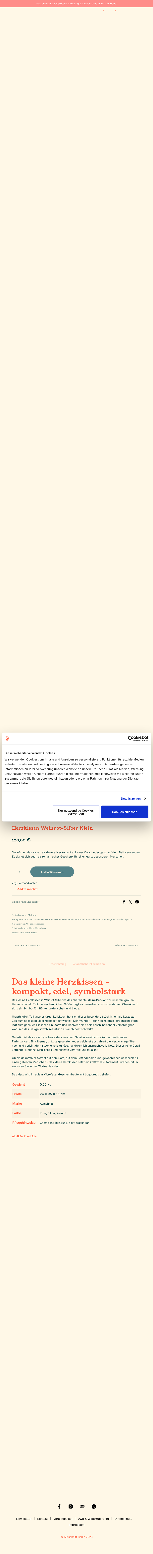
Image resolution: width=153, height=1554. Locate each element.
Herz (31, 928)
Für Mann (56, 919)
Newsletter (24, 1519)
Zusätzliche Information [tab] (89, 964)
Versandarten (63, 1519)
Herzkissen (40, 928)
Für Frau (45, 919)
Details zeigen (131, 798)
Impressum (76, 1525)
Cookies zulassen (124, 812)
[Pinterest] (138, 902)
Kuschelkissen (93, 919)
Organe (111, 919)
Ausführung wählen (24, 1448)
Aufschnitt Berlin (28, 932)
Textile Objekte (124, 919)
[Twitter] (132, 902)
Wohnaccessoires (35, 924)
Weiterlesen (54, 1448)
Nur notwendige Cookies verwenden (76, 811)
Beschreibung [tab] (57, 964)
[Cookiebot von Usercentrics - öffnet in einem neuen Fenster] (131, 739)
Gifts (64, 919)
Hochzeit (72, 919)
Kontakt (42, 1519)
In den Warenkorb (90, 1448)
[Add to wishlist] (37, 1431)
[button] (100, 11)
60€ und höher (32, 919)
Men (104, 919)
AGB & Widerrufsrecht (93, 1519)
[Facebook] (125, 902)
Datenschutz (123, 1519)
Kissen (81, 919)
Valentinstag (18, 924)
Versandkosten (28, 883)
